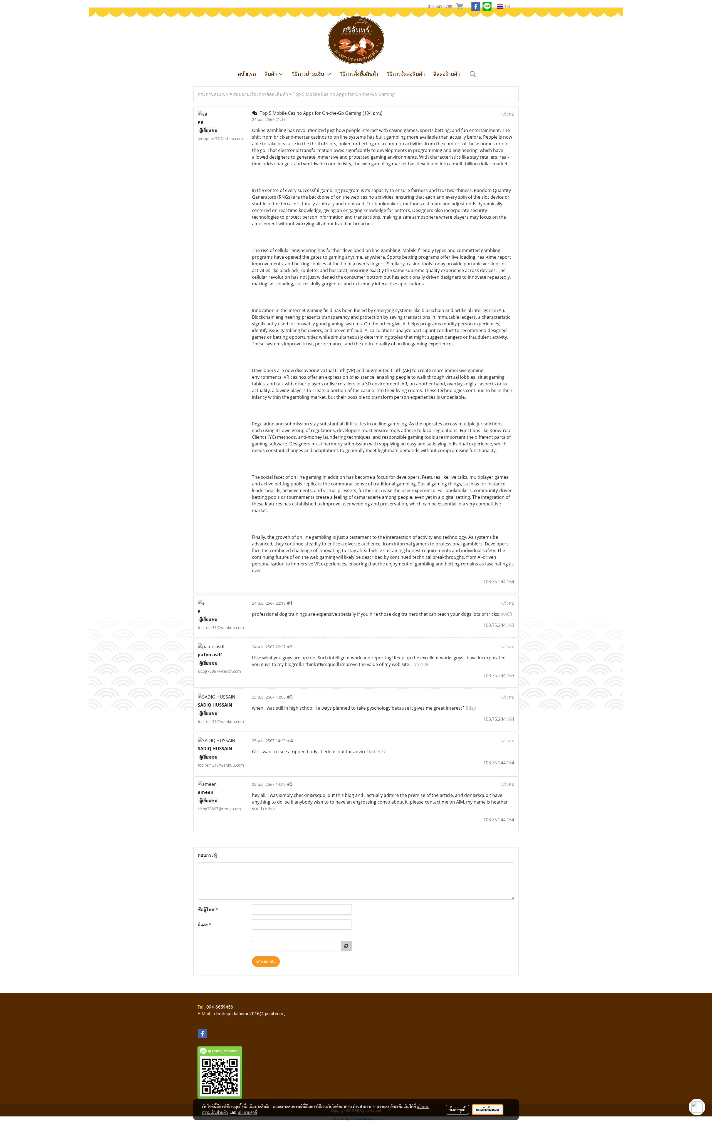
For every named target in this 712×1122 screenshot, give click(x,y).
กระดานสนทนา (213, 94)
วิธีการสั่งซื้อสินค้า (359, 74)
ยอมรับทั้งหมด (487, 1109)
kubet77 (377, 752)
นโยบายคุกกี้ (247, 1112)
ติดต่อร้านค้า (446, 74)
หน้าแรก (247, 74)
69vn (270, 809)
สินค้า (271, 74)
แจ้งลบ (507, 114)
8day (471, 708)
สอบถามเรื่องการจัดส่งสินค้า (260, 94)
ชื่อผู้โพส (208, 909)
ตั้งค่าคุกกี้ (457, 1109)
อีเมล (204, 924)
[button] (473, 74)
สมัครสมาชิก (236, 6)
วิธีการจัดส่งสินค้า (406, 74)
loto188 (420, 664)
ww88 (506, 614)
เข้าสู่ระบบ (209, 6)
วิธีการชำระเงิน (309, 74)
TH (506, 6)
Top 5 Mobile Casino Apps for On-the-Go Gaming (344, 94)
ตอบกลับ (268, 961)
